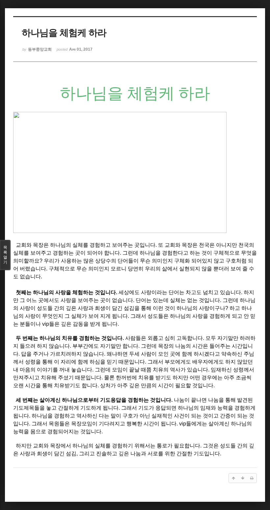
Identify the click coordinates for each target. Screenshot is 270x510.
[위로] (233, 478)
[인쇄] (251, 478)
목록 (5, 255)
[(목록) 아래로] (242, 478)
